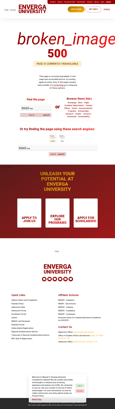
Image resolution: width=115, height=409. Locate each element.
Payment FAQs (17, 304)
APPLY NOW (76, 9)
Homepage (72, 103)
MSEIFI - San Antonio (67, 304)
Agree (80, 386)
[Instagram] (60, 279)
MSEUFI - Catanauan (66, 314)
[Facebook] (49, 279)
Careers (90, 2)
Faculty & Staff (69, 2)
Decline (80, 391)
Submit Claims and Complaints (24, 300)
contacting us (59, 85)
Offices (67, 108)
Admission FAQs (18, 307)
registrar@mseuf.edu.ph (83, 332)
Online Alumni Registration (22, 328)
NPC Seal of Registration (21, 339)
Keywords (25, 107)
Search (39, 115)
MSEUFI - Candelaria (66, 311)
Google (53, 141)
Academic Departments (74, 105)
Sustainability (84, 116)
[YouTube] (71, 279)
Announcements (86, 108)
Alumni (60, 2)
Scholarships (83, 111)
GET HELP (93, 9)
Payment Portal (17, 325)
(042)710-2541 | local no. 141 (85, 342)
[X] (55, 279)
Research (69, 114)
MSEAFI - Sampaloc (66, 300)
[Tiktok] (65, 279)
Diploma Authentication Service (24, 332)
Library (96, 2)
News (80, 103)
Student (53, 2)
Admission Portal (18, 311)
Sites (102, 2)
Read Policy (37, 399)
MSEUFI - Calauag (65, 307)
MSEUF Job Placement (20, 321)
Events (74, 108)
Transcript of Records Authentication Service (30, 335)
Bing (62, 141)
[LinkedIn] (44, 279)
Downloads (81, 2)
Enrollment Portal (18, 314)
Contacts (87, 114)
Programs (72, 111)
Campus (89, 105)
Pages (86, 103)
